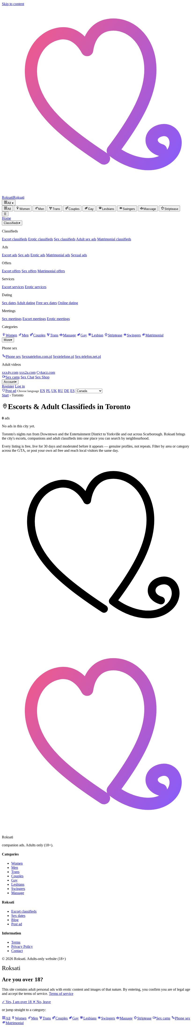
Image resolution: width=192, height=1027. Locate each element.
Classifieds (12, 223)
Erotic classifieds (40, 239)
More (8, 340)
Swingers (134, 335)
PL (48, 391)
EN (42, 391)
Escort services (13, 287)
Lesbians (17, 884)
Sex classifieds (64, 239)
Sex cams (13, 377)
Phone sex (13, 357)
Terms (15, 942)
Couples (39, 335)
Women (11, 335)
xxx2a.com (27, 372)
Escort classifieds (14, 239)
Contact (17, 951)
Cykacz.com (46, 372)
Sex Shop (42, 377)
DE (66, 391)
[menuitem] (7, 208)
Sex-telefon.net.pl (88, 357)
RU (60, 391)
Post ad (16, 924)
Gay (84, 335)
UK (54, 391)
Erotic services (35, 287)
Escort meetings (34, 319)
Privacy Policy (22, 947)
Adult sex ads (86, 239)
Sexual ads (79, 255)
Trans (54, 335)
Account (10, 382)
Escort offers (11, 271)
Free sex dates (46, 303)
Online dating (68, 303)
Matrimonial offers (51, 271)
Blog (14, 920)
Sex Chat (27, 377)
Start (5, 395)
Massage (69, 335)
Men (25, 335)
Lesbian (97, 335)
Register (8, 386)
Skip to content (13, 4)
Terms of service (61, 994)
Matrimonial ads (58, 255)
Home (6, 218)
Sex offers (29, 271)
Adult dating (26, 303)
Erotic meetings (58, 319)
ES (72, 391)
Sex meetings (12, 319)
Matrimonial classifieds (114, 239)
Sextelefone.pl (63, 357)
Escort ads (9, 255)
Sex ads (24, 255)
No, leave (42, 1002)
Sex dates (9, 303)
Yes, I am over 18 (17, 1002)
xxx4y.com (10, 372)
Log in (20, 386)
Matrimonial (154, 335)
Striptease (115, 335)
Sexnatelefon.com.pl (37, 357)
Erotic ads (37, 255)
